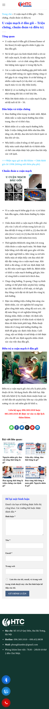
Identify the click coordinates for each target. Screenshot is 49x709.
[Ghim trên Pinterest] (32, 427)
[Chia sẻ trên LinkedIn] (37, 427)
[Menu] (4, 4)
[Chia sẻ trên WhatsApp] (11, 427)
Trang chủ (7, 14)
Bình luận (10, 516)
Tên (7, 540)
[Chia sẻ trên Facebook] (16, 427)
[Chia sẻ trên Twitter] (21, 427)
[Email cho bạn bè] (27, 427)
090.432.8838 (36, 639)
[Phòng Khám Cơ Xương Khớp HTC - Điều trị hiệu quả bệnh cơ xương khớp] (24, 5)
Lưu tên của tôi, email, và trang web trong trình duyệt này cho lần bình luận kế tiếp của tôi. (24, 583)
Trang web (10, 566)
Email (8, 553)
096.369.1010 (20, 639)
